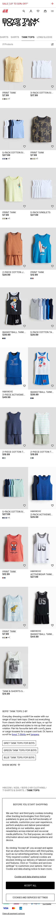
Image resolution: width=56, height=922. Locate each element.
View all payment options (13, 913)
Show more (9, 765)
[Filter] (52, 44)
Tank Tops (33, 790)
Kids (16, 787)
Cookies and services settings (30, 897)
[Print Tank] (14, 69)
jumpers (35, 734)
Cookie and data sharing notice (30, 876)
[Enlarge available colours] (32, 278)
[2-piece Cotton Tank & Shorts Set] (14, 428)
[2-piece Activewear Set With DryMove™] (14, 368)
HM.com (6, 787)
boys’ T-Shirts (19, 734)
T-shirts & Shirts (13, 790)
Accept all (30, 885)
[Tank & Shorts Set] (14, 668)
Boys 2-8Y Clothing (33, 787)
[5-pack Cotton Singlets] (14, 129)
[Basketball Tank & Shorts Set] (14, 308)
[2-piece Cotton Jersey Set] (14, 249)
